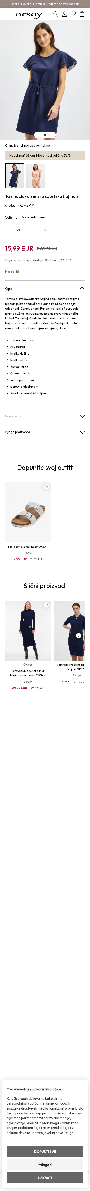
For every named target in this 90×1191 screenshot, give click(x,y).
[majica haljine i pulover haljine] (6, 145)
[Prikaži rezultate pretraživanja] (56, 14)
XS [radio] (18, 230)
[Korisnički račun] (64, 14)
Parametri (13, 416)
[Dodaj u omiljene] (46, 486)
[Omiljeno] (73, 14)
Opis (8, 288)
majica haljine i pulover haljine (29, 145)
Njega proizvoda (17, 432)
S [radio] (45, 230)
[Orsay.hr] (29, 14)
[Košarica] (82, 14)
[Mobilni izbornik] (8, 14)
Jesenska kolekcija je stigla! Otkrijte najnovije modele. (45, 3)
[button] (45, 135)
